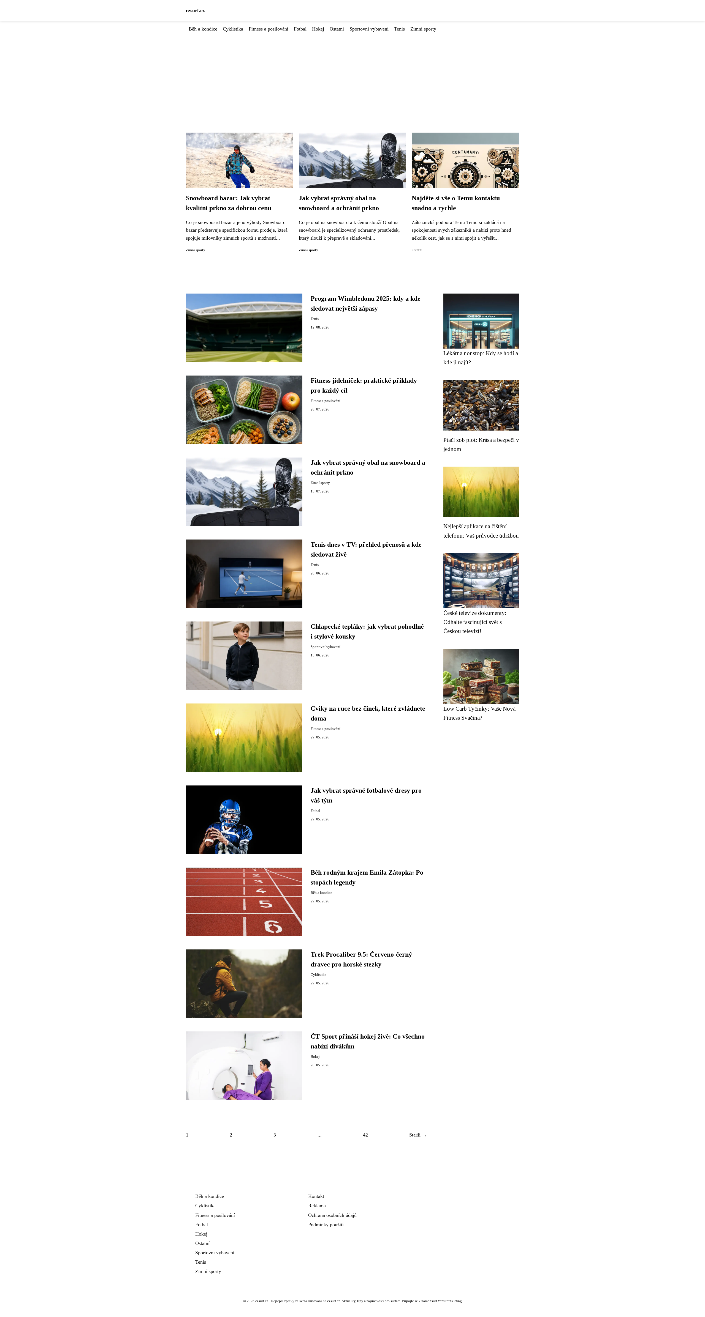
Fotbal (300, 29)
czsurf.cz (195, 10)
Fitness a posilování (268, 29)
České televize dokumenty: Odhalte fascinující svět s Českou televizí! (474, 622)
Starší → (418, 1135)
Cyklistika (233, 29)
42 (365, 1135)
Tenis (399, 29)
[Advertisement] (352, 74)
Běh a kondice (203, 29)
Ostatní (337, 29)
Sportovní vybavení (369, 29)
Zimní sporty (423, 29)
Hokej (318, 29)
